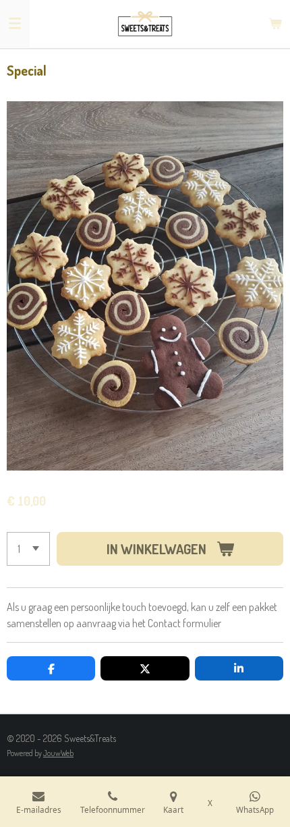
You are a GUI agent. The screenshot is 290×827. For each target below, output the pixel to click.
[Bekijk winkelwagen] (275, 23)
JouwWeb (58, 753)
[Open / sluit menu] (15, 23)
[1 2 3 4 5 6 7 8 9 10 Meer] (28, 549)
